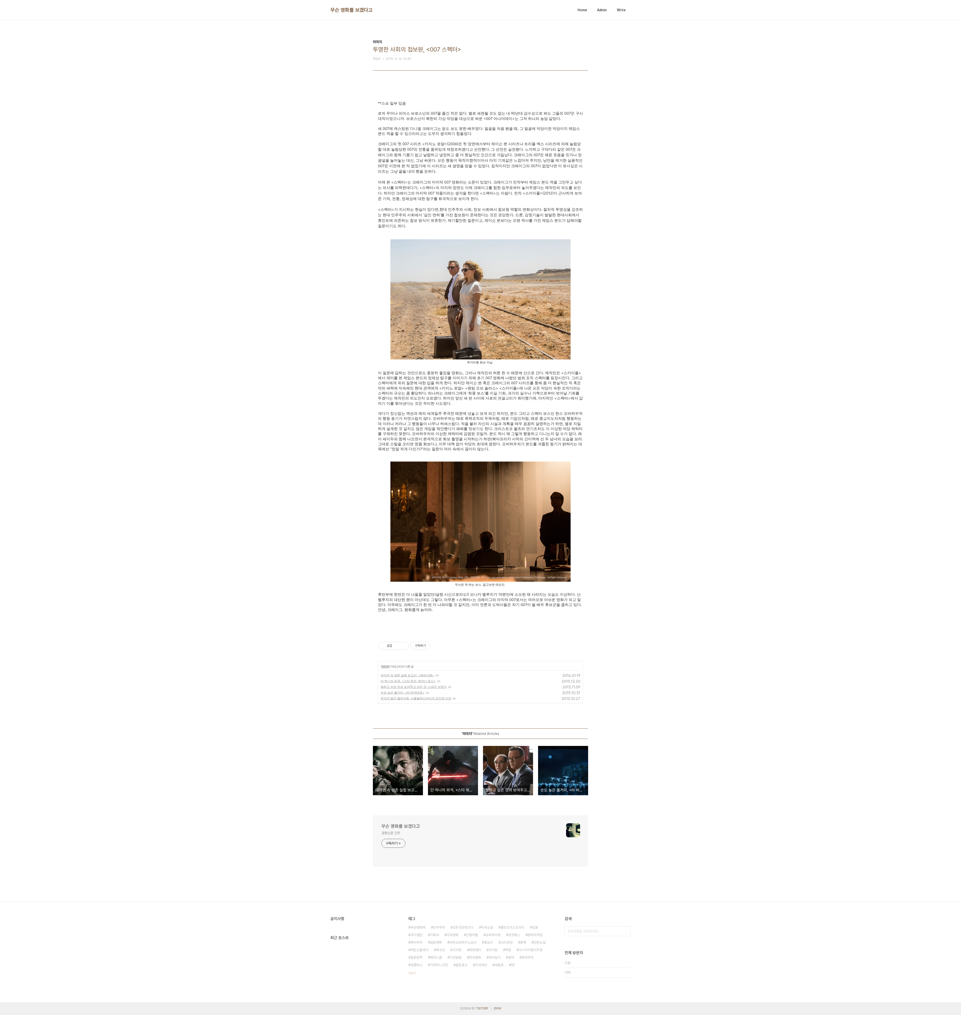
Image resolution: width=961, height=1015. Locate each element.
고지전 (456, 950)
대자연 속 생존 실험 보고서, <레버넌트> (407, 675)
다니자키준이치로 (531, 950)
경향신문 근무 (390, 833)
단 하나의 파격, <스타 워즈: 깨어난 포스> (408, 681)
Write (621, 10)
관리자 (497, 1008)
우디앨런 (416, 935)
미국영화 (452, 935)
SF (513, 965)
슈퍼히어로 (493, 935)
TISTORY (482, 1008)
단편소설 (540, 942)
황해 (523, 942)
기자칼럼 (455, 957)
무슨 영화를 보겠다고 (351, 10)
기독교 (434, 935)
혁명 (508, 950)
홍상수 (488, 942)
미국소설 (487, 927)
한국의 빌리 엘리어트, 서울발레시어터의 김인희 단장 (416, 698)
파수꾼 (440, 950)
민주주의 (439, 927)
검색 (625, 931)
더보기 (412, 973)
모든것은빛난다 (462, 927)
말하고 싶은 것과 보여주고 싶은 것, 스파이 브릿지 (414, 687)
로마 (511, 957)
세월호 (499, 965)
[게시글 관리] (403, 646)
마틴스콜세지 (419, 950)
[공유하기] (397, 646)
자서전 (493, 950)
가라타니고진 (439, 965)
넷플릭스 (416, 965)
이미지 (385, 666)
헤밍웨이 (475, 950)
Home (582, 10)
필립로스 (461, 965)
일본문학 (416, 957)
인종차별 (472, 935)
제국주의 (528, 957)
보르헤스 (514, 935)
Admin (602, 10)
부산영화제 (417, 927)
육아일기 (495, 957)
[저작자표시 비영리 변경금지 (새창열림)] (437, 646)
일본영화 (436, 942)
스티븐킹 (507, 942)
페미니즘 (436, 957)
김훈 (535, 927)
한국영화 (475, 957)
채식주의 (416, 942)
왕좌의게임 (535, 935)
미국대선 (481, 965)
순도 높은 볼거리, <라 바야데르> (402, 692)
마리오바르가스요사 (462, 942)
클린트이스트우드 (513, 927)
